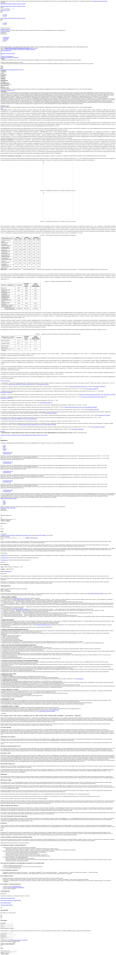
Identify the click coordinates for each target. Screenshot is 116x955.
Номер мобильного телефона (7, 928)
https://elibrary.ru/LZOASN (93, 409)
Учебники (13, 3)
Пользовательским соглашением (99, 1)
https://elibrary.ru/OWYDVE (7, 398)
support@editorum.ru (17, 886)
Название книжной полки (7, 519)
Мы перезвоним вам (5, 891)
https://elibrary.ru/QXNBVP (46, 402)
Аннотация (5, 38)
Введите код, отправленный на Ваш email (10, 941)
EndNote (6, 498)
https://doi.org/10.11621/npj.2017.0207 (73, 407)
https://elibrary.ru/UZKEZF (99, 426)
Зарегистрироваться (10, 943)
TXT (4, 504)
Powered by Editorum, (42, 535)
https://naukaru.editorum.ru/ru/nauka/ (96, 593)
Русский (5, 14)
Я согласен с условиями (7, 940)
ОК (14, 942)
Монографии (8, 3)
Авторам (23, 3)
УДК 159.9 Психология (6, 50)
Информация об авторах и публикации (9, 57)
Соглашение (3, 535)
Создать (7, 536)
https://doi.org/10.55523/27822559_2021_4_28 (80, 386)
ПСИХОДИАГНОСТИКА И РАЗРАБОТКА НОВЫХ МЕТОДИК (20, 49)
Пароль (2, 952)
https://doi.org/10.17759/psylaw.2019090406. (12, 418)
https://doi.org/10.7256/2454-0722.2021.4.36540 (93, 396)
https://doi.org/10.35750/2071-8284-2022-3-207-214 (30, 424)
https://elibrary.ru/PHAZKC (78, 429)
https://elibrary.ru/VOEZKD (99, 386)
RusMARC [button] (14, 498)
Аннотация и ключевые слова (7, 90)
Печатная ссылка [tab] (7, 453)
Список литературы (5, 380)
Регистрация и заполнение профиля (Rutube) (11, 900)
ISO (4, 500)
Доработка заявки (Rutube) (7, 905)
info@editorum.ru (8, 571)
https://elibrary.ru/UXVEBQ (104, 415)
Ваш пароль (3, 935)
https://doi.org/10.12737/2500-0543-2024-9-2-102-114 (12, 69)
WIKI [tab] (4, 450)
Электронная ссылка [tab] (8, 452)
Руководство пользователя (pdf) (8, 898)
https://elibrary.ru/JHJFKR (51, 413)
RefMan (10, 498)
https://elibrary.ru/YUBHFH (91, 407)
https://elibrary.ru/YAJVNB (109, 394)
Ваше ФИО (3, 923)
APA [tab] (4, 447)
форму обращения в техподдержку (16, 887)
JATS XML (12, 507)
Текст (4, 41)
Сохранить (8, 520)
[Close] (1, 437)
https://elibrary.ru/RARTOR (92, 388)
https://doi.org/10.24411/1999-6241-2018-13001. (90, 394)
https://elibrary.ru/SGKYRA (31, 418)
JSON (4, 503)
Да (1, 916)
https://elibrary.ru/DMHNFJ (6, 392)
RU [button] (1, 12)
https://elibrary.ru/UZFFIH (50, 424)
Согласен (3, 2)
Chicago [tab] (5, 448)
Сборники (18, 3)
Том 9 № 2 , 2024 (33, 48)
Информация (6, 37)
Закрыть (2, 520)
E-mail (2, 934)
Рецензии (5, 39)
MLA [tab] (4, 446)
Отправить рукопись (5, 10)
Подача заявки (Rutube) (6, 902)
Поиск (2, 7)
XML (4, 502)
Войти (27, 537)
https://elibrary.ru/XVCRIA (43, 384)
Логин (2, 950)
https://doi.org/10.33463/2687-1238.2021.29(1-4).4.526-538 (21, 384)
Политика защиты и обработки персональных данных (18, 535)
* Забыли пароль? (34, 537)
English (4, 15)
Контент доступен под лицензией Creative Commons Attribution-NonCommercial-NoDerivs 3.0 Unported (24, 435)
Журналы (3, 3)
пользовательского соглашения (20, 940)
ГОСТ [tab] (4, 445)
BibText (2, 498)
